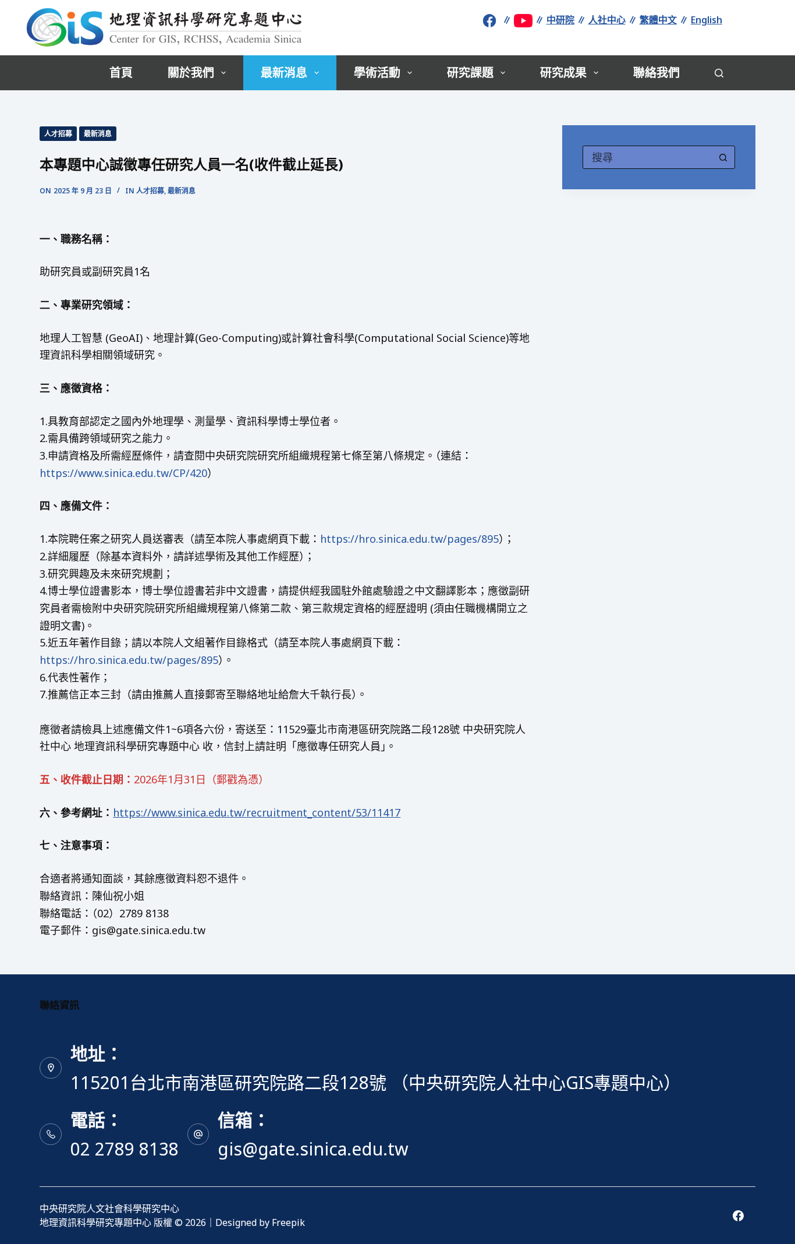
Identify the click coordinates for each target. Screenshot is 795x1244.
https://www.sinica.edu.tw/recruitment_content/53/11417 (256, 812)
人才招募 (58, 134)
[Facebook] (738, 1215)
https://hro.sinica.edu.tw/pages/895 (409, 539)
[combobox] (647, 157)
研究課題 (470, 72)
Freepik (288, 1222)
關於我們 (191, 72)
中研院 (560, 19)
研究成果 (563, 72)
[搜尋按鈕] (723, 157)
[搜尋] (719, 73)
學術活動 (377, 72)
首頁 (121, 72)
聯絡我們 (656, 72)
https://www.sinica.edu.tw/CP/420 (123, 473)
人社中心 (607, 19)
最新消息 (284, 72)
